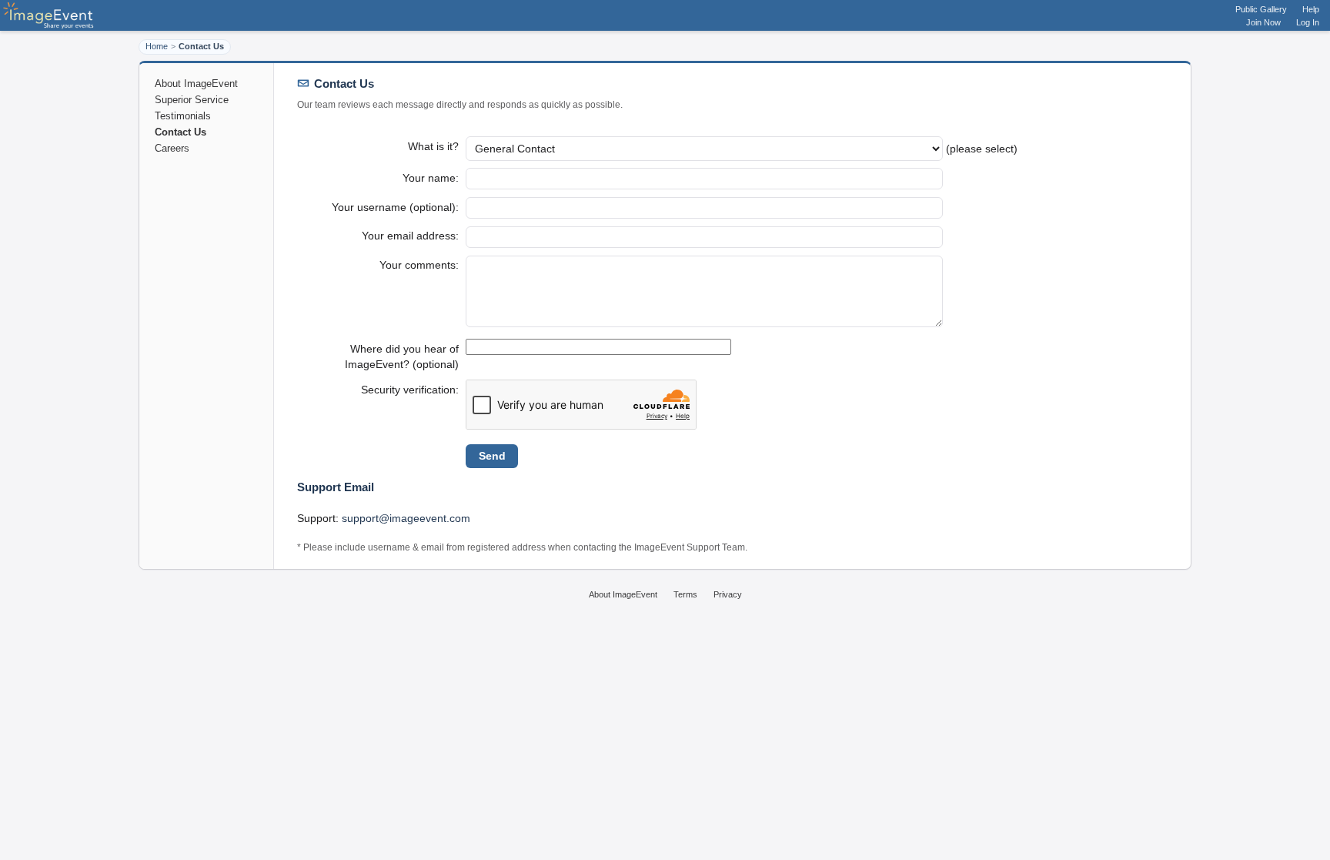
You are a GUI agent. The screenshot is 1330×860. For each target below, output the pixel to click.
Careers (172, 148)
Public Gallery (1261, 9)
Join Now (1263, 22)
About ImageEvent (196, 83)
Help (1310, 9)
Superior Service (192, 99)
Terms (685, 594)
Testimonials (183, 116)
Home (156, 46)
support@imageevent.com (406, 518)
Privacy (727, 594)
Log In (1307, 22)
